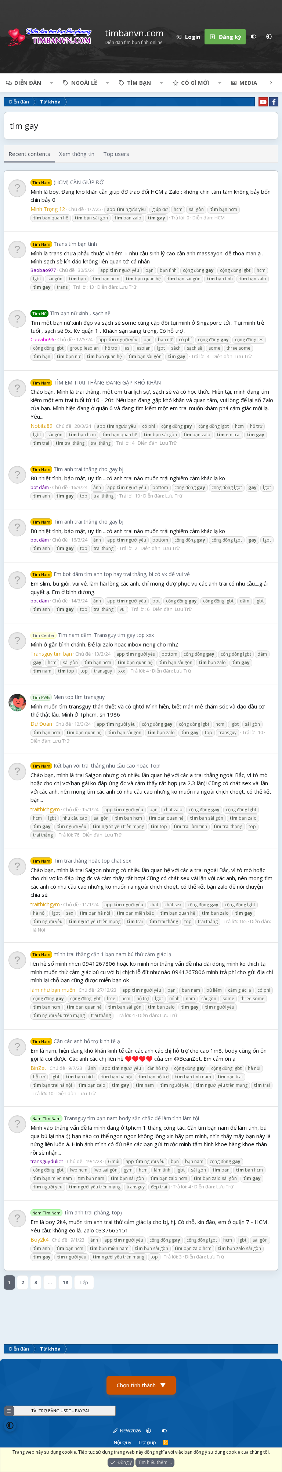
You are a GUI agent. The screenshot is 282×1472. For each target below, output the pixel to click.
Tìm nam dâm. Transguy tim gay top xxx (93, 634)
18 (65, 1282)
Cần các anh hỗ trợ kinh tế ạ (76, 1041)
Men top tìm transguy (68, 696)
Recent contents (29, 153)
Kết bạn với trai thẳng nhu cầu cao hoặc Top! (96, 765)
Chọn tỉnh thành (141, 1385)
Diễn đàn (27, 82)
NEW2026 (130, 1430)
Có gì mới (195, 82)
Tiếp (83, 1282)
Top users (116, 153)
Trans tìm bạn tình (64, 243)
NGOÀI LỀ (84, 82)
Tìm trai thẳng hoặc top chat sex (81, 860)
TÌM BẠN (139, 82)
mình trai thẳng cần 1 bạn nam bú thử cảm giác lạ (101, 954)
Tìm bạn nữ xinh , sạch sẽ (71, 313)
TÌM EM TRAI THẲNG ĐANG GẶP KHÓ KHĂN (96, 382)
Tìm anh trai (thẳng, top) (77, 1212)
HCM (219, 217)
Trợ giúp (147, 1442)
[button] (268, 36)
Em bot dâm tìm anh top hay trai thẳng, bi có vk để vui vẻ (111, 574)
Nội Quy (122, 1442)
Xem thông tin (76, 153)
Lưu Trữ (128, 287)
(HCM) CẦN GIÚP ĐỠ (68, 182)
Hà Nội (37, 929)
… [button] (50, 1282)
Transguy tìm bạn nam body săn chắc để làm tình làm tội (115, 1118)
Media (248, 82)
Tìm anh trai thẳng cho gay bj (77, 469)
